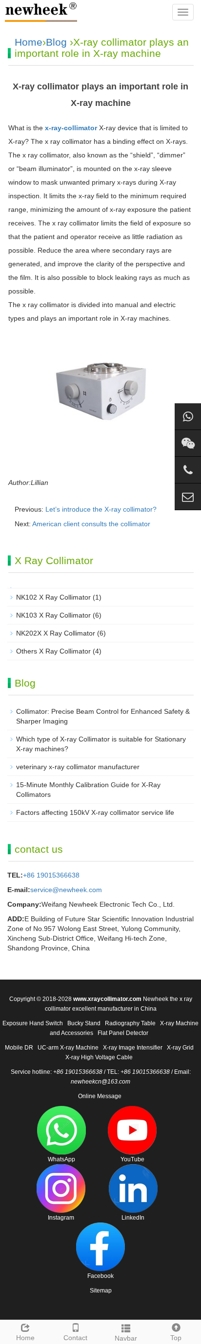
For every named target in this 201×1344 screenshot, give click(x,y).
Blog (56, 42)
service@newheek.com (66, 890)
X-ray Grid (180, 1047)
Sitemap (101, 1290)
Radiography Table (130, 1023)
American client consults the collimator (91, 524)
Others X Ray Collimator (53, 651)
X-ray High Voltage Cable (99, 1057)
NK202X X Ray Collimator (55, 633)
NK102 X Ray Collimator (53, 597)
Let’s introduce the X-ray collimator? (101, 509)
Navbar (126, 1338)
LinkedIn (132, 1217)
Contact (75, 1338)
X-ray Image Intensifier (132, 1047)
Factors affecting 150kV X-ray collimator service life (95, 812)
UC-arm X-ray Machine (68, 1047)
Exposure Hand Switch (32, 1023)
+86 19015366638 (51, 875)
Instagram (61, 1217)
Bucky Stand (83, 1023)
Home (28, 42)
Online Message (99, 1096)
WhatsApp (61, 1159)
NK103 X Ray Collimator (53, 615)
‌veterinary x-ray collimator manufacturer (78, 767)
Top (175, 1338)
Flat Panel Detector (123, 1033)
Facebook (100, 1276)
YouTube (132, 1159)
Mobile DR (19, 1047)
